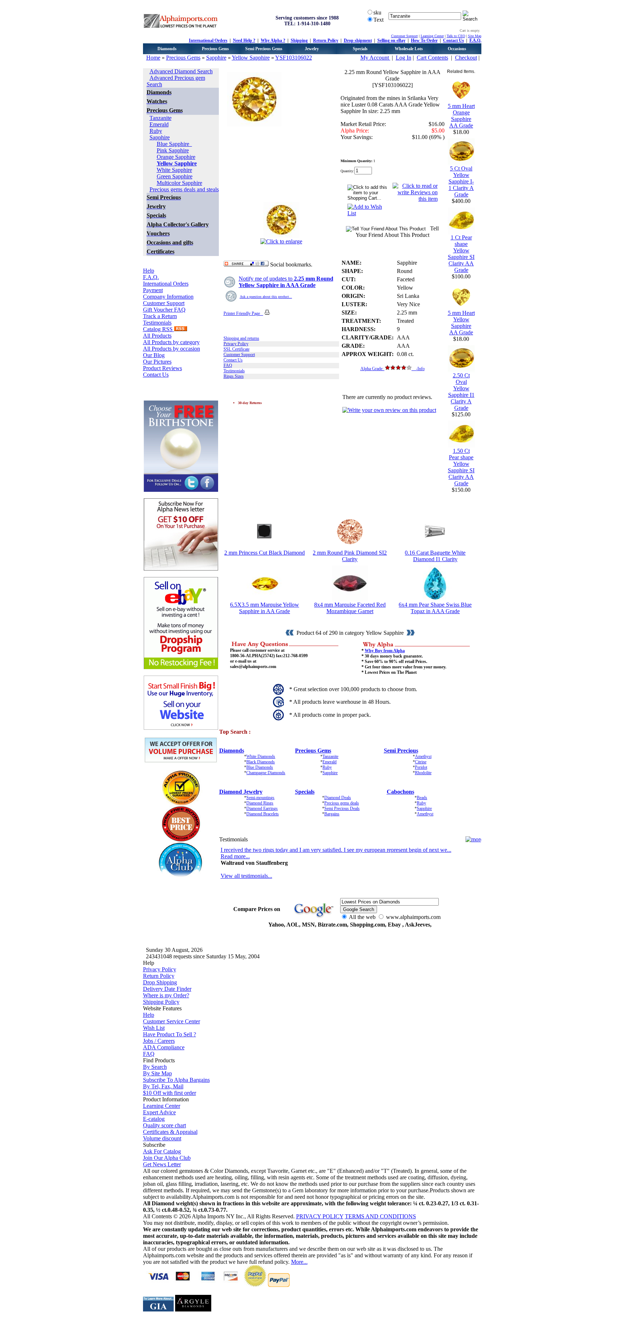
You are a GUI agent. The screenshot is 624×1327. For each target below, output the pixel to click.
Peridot (421, 767)
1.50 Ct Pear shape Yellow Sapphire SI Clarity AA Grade (461, 467)
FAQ (228, 365)
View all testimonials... (246, 876)
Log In (403, 58)
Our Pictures (157, 362)
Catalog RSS (158, 329)
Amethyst (423, 756)
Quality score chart (164, 1125)
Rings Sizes (234, 376)
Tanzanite (161, 118)
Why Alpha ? (273, 40)
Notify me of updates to (286, 282)
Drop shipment (358, 40)
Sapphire (216, 58)
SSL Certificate (237, 349)
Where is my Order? (166, 995)
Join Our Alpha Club (167, 1158)
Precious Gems (215, 48)
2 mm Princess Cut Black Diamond (264, 553)
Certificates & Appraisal (170, 1132)
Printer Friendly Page (243, 313)
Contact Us (453, 40)
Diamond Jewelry (241, 792)
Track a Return (160, 316)
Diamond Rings (259, 803)
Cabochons (400, 792)
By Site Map (157, 1073)
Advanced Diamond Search (181, 71)
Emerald (159, 124)
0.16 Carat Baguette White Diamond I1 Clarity (435, 556)
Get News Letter (162, 1164)
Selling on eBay (391, 40)
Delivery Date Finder (167, 989)
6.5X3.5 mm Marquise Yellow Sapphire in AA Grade (264, 608)
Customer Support (404, 36)
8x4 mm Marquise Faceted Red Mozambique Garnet (350, 608)
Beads (422, 797)
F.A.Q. (475, 40)
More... (299, 1262)
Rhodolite (423, 772)
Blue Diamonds (259, 767)
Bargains (331, 813)
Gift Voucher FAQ (164, 310)
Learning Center (432, 36)
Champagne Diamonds (265, 772)
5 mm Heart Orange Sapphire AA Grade (461, 116)
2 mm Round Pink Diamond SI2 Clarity (350, 556)
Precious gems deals (341, 803)
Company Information (168, 297)
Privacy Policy (236, 343)
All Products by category (171, 342)
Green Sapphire (174, 176)
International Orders (208, 40)
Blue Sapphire (174, 144)
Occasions (457, 48)
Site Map (474, 36)
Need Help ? (244, 40)
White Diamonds (260, 756)
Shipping (299, 40)
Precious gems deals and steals (184, 189)
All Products (157, 336)
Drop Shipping (160, 982)
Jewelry (312, 48)
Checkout (466, 58)
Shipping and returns (241, 338)
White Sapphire (174, 170)
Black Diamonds (260, 761)
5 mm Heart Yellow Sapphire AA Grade (461, 322)
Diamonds (167, 48)
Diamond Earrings (262, 808)
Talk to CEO (456, 36)
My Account (375, 58)
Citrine (420, 761)
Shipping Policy (161, 1002)
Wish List (154, 1028)
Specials (360, 48)
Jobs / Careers (159, 1041)
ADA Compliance (164, 1047)
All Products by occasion (171, 349)
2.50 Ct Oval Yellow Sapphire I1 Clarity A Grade (461, 391)
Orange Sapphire (176, 157)
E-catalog (154, 1119)
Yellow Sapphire (251, 58)
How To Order (424, 40)
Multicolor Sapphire (179, 183)
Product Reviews (162, 368)
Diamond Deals (337, 797)
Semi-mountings (260, 797)
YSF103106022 (293, 58)
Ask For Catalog (162, 1151)
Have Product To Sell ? (169, 1034)
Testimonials (157, 323)
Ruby (156, 131)
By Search (155, 1067)
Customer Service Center (171, 1021)
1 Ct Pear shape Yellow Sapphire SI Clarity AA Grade (461, 253)
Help (148, 271)
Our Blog (154, 355)
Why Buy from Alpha (385, 650)
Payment (153, 290)
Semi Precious (401, 750)
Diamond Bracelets (262, 813)
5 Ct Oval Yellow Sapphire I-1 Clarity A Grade (461, 181)
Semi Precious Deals (342, 808)
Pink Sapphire (173, 150)
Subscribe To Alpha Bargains (176, 1080)
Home (153, 58)
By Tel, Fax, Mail (163, 1086)
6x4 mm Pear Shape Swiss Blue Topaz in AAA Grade (435, 608)
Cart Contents (432, 58)
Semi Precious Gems (263, 48)
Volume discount (162, 1138)
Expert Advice (159, 1112)
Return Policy (325, 40)
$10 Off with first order (169, 1093)
